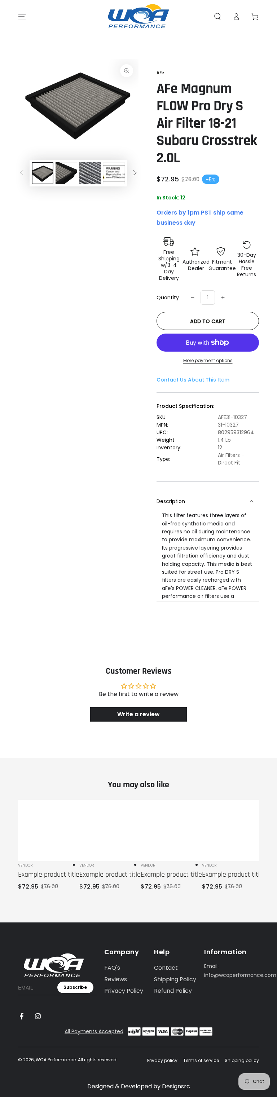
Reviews (115, 979)
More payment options (208, 360)
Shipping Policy (175, 979)
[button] (217, 17)
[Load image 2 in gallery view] (66, 173)
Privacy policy (162, 1060)
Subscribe (75, 987)
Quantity (168, 297)
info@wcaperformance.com (240, 975)
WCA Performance (56, 1060)
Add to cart (207, 321)
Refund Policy (173, 991)
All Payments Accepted (94, 1031)
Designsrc (176, 1086)
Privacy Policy (123, 991)
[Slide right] (135, 173)
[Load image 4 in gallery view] (114, 173)
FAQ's (112, 968)
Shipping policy (242, 1060)
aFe (160, 73)
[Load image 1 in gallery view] (42, 173)
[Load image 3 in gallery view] (90, 173)
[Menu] (22, 17)
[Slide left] (22, 173)
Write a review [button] (138, 714)
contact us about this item (193, 379)
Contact (166, 968)
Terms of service (201, 1060)
